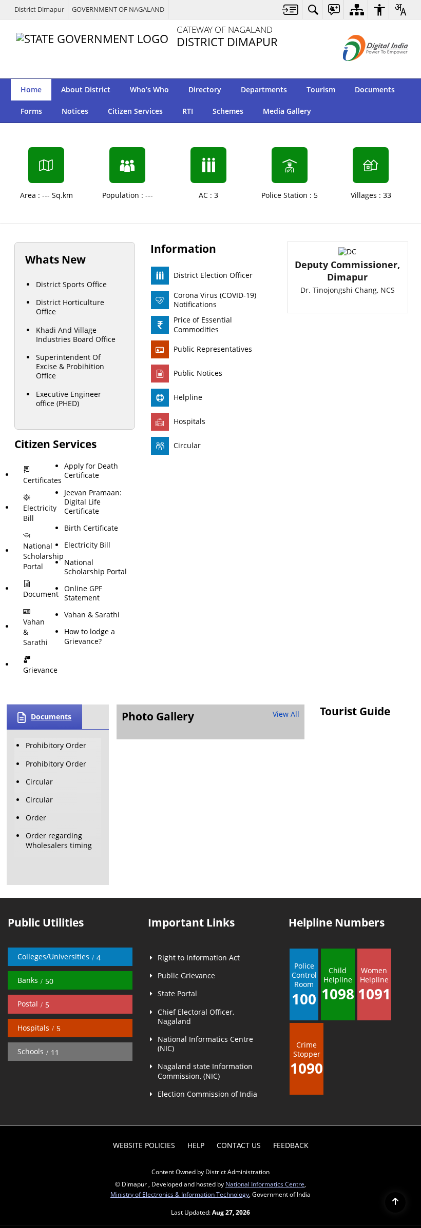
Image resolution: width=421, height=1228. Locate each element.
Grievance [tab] (38, 800)
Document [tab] (38, 744)
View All (286, 845)
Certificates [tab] (39, 659)
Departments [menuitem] (264, 89)
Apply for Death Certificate (89, 671)
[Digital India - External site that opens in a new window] (363, 69)
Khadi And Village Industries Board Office (76, 523)
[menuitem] (290, 9)
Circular (39, 912)
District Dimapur (39, 9)
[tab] (34, 659)
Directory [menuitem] (204, 89)
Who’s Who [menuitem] (149, 89)
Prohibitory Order (56, 876)
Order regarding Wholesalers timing (59, 970)
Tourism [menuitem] (321, 89)
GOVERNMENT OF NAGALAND (118, 9)
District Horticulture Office (70, 495)
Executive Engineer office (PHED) (68, 586)
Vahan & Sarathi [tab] (36, 772)
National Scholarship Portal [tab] (38, 715)
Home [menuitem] (31, 89)
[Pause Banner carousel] (405, 114)
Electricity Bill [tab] (38, 682)
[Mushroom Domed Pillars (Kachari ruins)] (274, 869)
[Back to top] (395, 1202)
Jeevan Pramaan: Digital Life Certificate (90, 712)
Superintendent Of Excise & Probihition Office (70, 555)
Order (36, 948)
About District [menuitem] (85, 89)
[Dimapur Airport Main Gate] (171, 873)
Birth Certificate (89, 747)
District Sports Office (71, 473)
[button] (398, 89)
